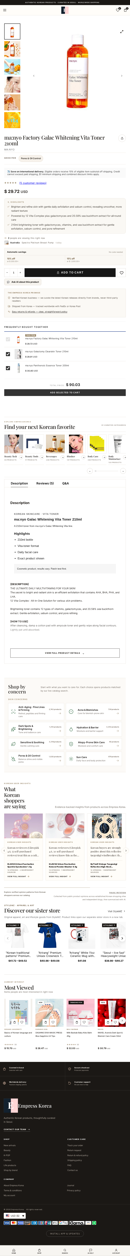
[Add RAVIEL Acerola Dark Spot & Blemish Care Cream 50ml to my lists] (115, 1022)
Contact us (72, 1170)
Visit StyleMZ (117, 911)
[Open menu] (4, 10)
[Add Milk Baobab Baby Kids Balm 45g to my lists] (84, 1022)
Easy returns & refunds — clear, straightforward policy (39, 311)
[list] (65, 450)
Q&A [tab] (65, 483)
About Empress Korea (14, 1185)
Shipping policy (74, 1160)
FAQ (69, 1165)
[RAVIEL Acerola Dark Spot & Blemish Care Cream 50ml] (112, 1013)
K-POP (7, 1155)
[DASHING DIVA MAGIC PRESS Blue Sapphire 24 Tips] (49, 1013)
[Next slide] (126, 851)
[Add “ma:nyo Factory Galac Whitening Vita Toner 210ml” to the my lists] (121, 272)
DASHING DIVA (42, 1029)
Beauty (7, 1150)
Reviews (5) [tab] (45, 483)
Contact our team (15, 1129)
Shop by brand (10, 1170)
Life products (10, 1165)
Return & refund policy (77, 1155)
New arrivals (10, 1145)
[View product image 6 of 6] (12, 120)
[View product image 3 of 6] (12, 67)
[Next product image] (122, 76)
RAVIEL (101, 1029)
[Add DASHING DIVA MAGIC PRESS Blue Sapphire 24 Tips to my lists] (53, 1022)
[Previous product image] (34, 76)
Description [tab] (19, 483)
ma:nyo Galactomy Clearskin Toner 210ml (46, 351)
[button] (14, 1022)
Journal (70, 1185)
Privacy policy (74, 1190)
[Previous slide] (4, 851)
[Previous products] (7, 1020)
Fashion (7, 1160)
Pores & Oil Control (31, 158)
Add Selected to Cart (65, 392)
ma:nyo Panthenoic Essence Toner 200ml (47, 365)
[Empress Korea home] (65, 10)
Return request (74, 1150)
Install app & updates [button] (65, 1233)
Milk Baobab (72, 1029)
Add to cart (72, 272)
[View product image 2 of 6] (12, 49)
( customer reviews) (33, 183)
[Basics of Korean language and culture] (18, 1013)
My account (9, 1195)
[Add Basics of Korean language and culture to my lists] (22, 1022)
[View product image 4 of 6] (12, 85)
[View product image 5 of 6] (12, 102)
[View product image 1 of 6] (12, 31)
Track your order (75, 1145)
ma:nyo (9, 149)
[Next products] (122, 1020)
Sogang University (13, 1029)
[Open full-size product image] (122, 32)
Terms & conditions (13, 1190)
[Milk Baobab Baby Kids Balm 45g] (81, 1013)
